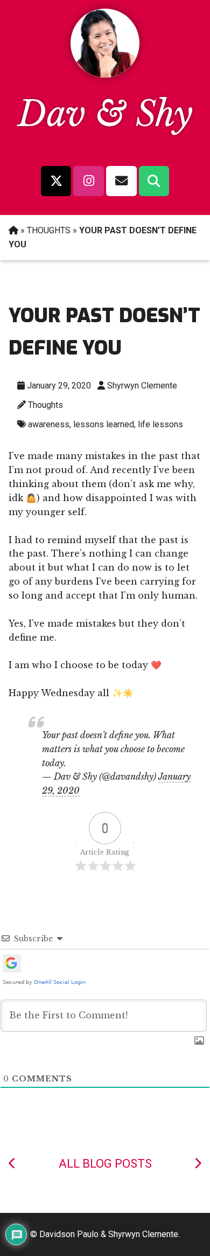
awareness (48, 424)
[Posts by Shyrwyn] (105, 74)
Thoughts (45, 405)
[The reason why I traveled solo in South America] (12, 1163)
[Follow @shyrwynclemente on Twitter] (56, 181)
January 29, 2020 (59, 385)
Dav (52, 114)
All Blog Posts (105, 1163)
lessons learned (103, 424)
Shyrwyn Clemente (142, 385)
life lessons (160, 424)
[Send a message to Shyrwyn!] (121, 181)
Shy (164, 114)
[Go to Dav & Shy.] (13, 230)
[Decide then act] (197, 1163)
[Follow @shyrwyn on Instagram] (88, 181)
